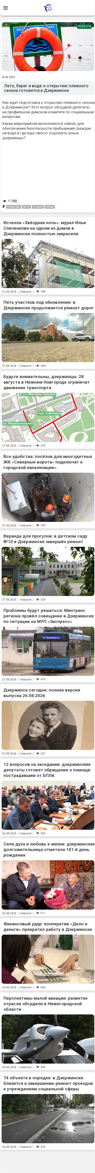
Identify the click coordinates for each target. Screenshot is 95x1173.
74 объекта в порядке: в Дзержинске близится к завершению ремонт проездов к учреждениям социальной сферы (48, 1083)
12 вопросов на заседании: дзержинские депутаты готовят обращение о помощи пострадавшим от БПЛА (47, 770)
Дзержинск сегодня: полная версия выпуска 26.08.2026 (41, 692)
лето (26, 206)
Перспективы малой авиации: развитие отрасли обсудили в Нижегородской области (45, 1004)
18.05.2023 (8, 77)
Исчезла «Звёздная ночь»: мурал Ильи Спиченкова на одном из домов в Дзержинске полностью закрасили (44, 228)
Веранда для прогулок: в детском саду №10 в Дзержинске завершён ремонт (45, 538)
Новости (84, 26)
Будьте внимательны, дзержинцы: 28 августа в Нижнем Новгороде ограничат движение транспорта (46, 382)
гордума (13, 206)
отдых (38, 206)
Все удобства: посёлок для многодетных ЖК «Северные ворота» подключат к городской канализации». (47, 462)
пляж (50, 206)
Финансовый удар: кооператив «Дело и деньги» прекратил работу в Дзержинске (47, 926)
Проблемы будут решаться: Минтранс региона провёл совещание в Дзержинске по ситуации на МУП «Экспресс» (48, 616)
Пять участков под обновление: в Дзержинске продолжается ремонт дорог (48, 305)
